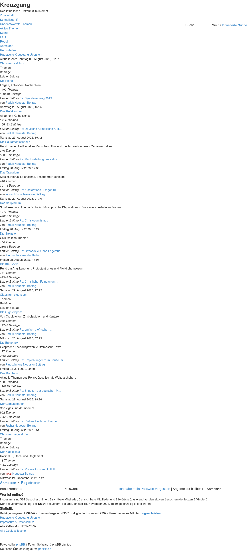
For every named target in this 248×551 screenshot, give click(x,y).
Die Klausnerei (9, 264)
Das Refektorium (11, 111)
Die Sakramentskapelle (15, 142)
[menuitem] (16, 24)
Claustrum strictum (12, 63)
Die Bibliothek (9, 342)
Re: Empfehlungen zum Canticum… (42, 360)
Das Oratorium (9, 172)
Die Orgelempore (11, 312)
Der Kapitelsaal (10, 452)
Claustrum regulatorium (15, 434)
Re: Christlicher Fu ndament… (38, 281)
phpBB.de (44, 549)
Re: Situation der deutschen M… (40, 390)
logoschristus (14, 194)
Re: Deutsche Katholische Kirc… (40, 129)
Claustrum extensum (13, 294)
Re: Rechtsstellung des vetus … (40, 159)
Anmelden (8, 482)
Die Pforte (6, 81)
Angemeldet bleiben (187, 489)
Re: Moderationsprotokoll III (37, 469)
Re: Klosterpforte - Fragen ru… (39, 190)
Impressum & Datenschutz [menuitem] (17, 522)
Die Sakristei (8, 233)
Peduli (9, 102)
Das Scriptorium (10, 203)
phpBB (20, 544)
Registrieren (30, 482)
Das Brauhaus (9, 373)
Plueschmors (13, 364)
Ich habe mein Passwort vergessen (144, 489)
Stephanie (12, 255)
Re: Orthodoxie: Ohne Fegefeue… (41, 251)
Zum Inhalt (7, 15)
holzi (8, 473)
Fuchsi (9, 425)
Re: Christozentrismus (33, 220)
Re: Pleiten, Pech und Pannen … (40, 421)
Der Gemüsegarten (12, 404)
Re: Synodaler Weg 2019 (35, 98)
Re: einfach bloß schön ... (35, 329)
